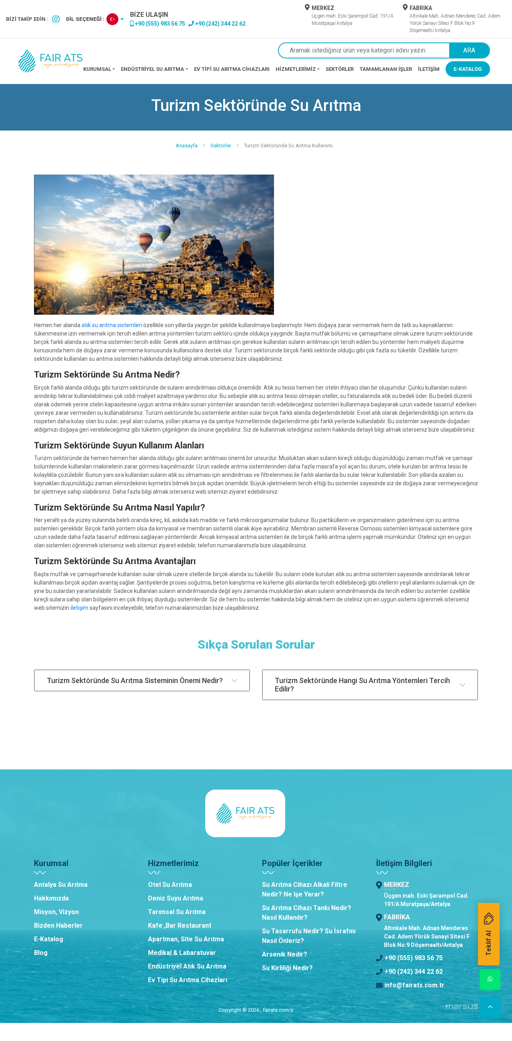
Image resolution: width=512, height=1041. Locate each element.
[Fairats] (50, 61)
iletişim (79, 608)
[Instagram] (56, 19)
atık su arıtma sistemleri (112, 325)
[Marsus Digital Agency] (462, 1010)
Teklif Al (488, 943)
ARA (469, 50)
